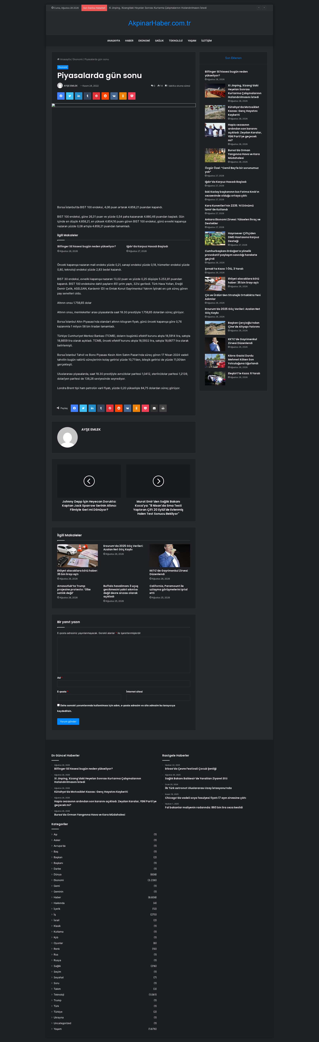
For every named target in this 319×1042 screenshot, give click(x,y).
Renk (57, 948)
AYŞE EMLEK (71, 85)
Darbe (57, 868)
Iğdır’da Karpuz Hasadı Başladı (147, 246)
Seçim (57, 971)
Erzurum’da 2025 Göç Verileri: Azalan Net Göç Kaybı (123, 547)
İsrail (56, 920)
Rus (56, 954)
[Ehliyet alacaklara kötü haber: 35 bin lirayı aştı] (77, 555)
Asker (57, 840)
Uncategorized (62, 1023)
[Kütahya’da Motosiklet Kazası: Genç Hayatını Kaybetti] (215, 112)
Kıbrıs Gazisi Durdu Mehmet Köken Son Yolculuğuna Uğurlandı (243, 359)
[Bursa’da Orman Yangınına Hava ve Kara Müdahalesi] (215, 155)
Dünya (57, 874)
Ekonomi (144, 40)
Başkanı (58, 863)
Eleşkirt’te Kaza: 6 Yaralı (244, 373)
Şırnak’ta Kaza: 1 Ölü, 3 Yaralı (224, 269)
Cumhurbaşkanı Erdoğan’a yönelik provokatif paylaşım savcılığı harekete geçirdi (231, 255)
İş (55, 914)
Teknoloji (176, 40)
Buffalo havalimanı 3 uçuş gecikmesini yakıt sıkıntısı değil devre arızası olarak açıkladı (120, 591)
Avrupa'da (60, 845)
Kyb (56, 937)
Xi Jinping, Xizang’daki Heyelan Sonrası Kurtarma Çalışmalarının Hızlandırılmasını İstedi (244, 91)
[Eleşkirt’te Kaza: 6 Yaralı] (215, 378)
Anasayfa (113, 40)
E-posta (62, 691)
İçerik (57, 908)
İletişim (206, 40)
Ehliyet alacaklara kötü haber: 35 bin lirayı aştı (77, 572)
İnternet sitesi (134, 691)
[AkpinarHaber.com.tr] (159, 23)
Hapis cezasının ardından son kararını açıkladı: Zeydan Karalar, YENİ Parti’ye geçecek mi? (245, 132)
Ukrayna (59, 1017)
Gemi (57, 885)
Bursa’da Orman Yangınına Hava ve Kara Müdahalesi (244, 154)
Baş (56, 851)
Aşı (55, 834)
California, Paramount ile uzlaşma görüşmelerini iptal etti (169, 589)
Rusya (57, 960)
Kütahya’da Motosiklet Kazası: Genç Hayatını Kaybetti (139, 7)
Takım (57, 988)
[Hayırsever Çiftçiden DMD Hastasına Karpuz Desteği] (215, 238)
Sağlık (159, 40)
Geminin (58, 891)
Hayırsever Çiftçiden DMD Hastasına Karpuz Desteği (243, 237)
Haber (129, 40)
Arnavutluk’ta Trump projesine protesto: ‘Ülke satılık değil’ (74, 589)
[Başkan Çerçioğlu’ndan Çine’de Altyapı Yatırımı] (215, 328)
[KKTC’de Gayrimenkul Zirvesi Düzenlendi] (170, 555)
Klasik (57, 925)
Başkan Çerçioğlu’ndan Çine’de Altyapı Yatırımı (244, 325)
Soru (56, 983)
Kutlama (59, 931)
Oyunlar (58, 943)
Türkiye (58, 1011)
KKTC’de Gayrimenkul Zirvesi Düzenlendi (169, 572)
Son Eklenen (233, 58)
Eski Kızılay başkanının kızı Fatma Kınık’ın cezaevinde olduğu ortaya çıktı (232, 193)
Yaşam (192, 40)
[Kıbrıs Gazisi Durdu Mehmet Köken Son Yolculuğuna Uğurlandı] (215, 361)
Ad (59, 677)
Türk (56, 1006)
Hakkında (59, 903)
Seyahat (59, 977)
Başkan (58, 857)
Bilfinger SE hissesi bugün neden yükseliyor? (86, 246)
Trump (57, 1000)
